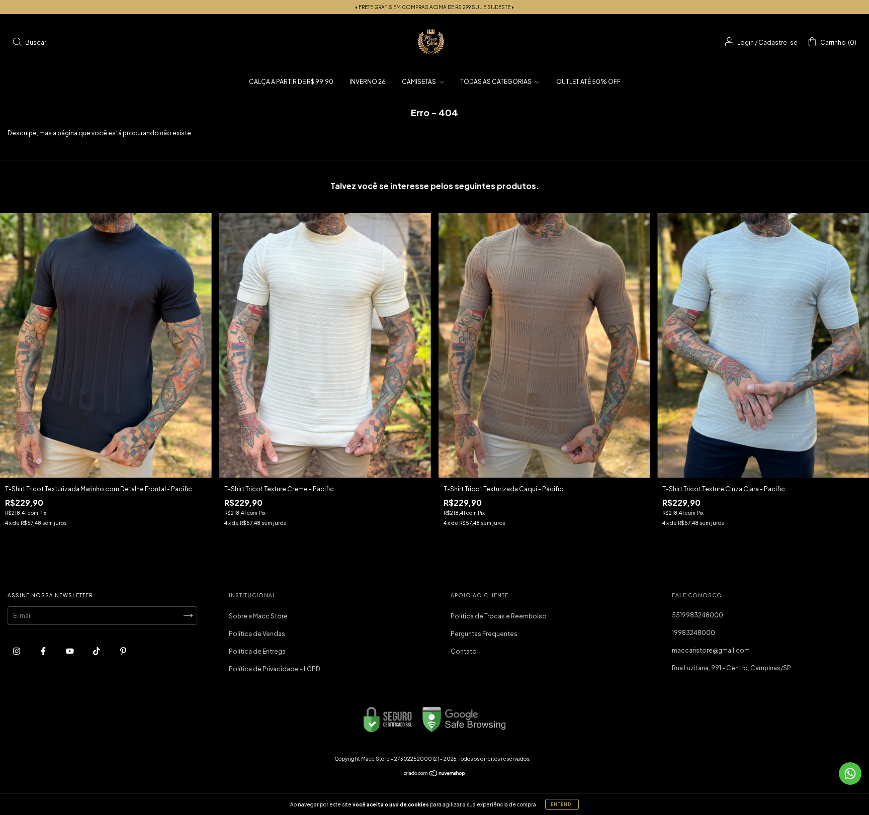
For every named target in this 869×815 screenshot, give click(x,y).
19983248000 (693, 633)
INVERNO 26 (368, 81)
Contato (464, 651)
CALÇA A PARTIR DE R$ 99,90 (291, 81)
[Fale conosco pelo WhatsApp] (850, 773)
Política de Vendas (257, 634)
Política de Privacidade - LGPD (274, 669)
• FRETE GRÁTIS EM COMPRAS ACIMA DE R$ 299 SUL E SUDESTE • (434, 7)
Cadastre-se (778, 42)
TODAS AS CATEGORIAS (496, 81)
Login (745, 42)
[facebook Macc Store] (43, 651)
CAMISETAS (419, 81)
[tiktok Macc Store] (97, 651)
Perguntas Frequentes (484, 634)
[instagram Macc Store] (17, 651)
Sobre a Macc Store (258, 616)
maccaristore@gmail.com (711, 650)
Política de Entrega (257, 651)
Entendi (562, 804)
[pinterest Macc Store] (123, 651)
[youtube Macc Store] (70, 651)
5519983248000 (697, 615)
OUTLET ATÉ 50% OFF (588, 81)
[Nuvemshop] (434, 774)
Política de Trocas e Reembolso (499, 616)
